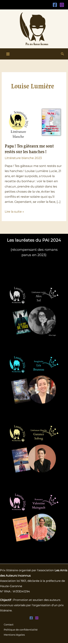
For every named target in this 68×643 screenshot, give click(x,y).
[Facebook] (55, 4)
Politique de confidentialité (21, 629)
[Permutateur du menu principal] (8, 54)
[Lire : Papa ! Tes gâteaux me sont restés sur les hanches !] (34, 122)
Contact (8, 624)
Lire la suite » (14, 211)
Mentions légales (14, 634)
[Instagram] (62, 4)
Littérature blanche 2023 (23, 158)
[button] (62, 54)
